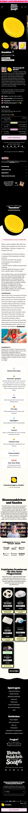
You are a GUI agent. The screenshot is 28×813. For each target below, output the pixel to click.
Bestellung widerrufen (14, 696)
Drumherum (21, 326)
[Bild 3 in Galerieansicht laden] (22, 45)
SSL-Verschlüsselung (14, 707)
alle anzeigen (14, 671)
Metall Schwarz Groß (7, 658)
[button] (25, 7)
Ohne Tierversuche (14, 722)
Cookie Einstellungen (14, 705)
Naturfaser (20, 629)
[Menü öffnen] (2, 7)
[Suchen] (22, 7)
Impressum (14, 699)
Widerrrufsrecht (14, 694)
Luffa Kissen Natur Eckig (7, 630)
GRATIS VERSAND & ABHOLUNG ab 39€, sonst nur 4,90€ (11, 111)
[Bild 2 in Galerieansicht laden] (14, 45)
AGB (14, 710)
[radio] (14, 118)
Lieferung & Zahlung (14, 691)
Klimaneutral (14, 728)
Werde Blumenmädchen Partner (14, 733)
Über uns (14, 725)
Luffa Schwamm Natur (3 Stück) (7, 603)
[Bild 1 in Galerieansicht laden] (5, 45)
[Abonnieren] (23, 792)
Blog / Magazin (14, 720)
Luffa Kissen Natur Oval (20, 603)
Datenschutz (14, 702)
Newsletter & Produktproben (14, 730)
